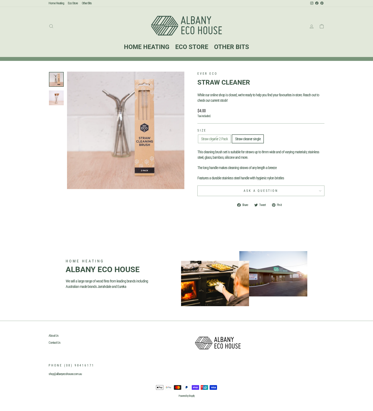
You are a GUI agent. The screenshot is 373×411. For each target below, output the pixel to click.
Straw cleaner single (248, 139)
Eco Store (73, 3)
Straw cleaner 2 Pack (214, 139)
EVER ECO (207, 73)
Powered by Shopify (186, 395)
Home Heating (56, 3)
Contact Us (54, 342)
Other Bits (87, 3)
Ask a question (261, 191)
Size (202, 130)
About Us (53, 335)
